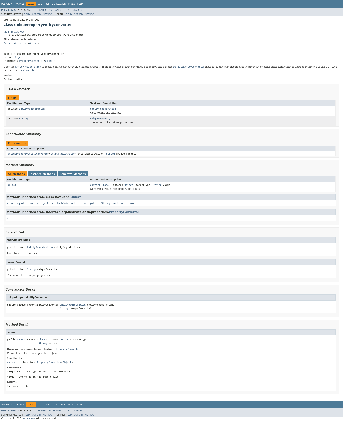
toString (104, 203)
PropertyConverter (16, 43)
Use (40, 4)
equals (21, 203)
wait (115, 203)
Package (19, 4)
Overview (7, 4)
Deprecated (59, 4)
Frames (42, 10)
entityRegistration (103, 108)
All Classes (75, 10)
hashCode (62, 203)
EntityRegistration (32, 108)
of (8, 218)
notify (75, 203)
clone (10, 203)
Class (105, 184)
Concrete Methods (73, 174)
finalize (34, 203)
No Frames (55, 10)
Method (47, 14)
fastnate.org (28, 418)
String (23, 118)
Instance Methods (42, 174)
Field (27, 14)
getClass (48, 203)
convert (95, 184)
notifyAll (89, 203)
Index (71, 4)
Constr (36, 14)
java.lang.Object (14, 31)
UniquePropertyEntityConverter (28, 153)
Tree (47, 4)
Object (33, 43)
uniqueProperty (100, 118)
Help (80, 4)
